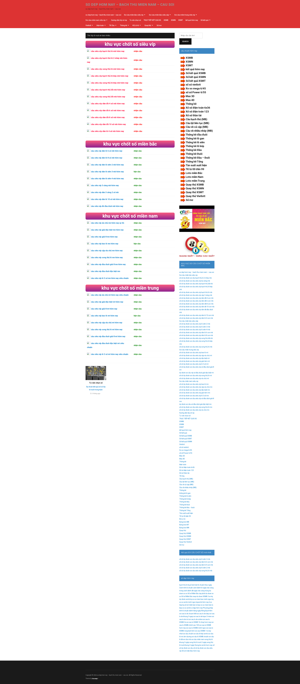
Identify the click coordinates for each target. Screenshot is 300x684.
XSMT (180, 20)
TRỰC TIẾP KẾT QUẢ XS (152, 20)
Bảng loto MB (184, 522)
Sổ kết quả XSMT (196, 80)
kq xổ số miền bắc (188, 605)
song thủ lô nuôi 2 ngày (197, 642)
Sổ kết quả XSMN (196, 77)
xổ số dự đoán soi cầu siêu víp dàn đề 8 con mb (196, 304)
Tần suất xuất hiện (196, 165)
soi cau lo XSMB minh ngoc (196, 628)
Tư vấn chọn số (135, 20)
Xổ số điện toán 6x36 (198, 107)
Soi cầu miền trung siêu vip (184, 15)
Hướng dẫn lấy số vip (119, 20)
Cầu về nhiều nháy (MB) (199, 130)
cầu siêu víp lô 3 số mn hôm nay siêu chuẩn (110, 278)
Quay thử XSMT (195, 192)
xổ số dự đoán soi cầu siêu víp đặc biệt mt (194, 358)
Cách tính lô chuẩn (186, 588)
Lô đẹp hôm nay (197, 608)
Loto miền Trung (195, 180)
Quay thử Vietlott (195, 196)
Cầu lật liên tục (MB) (197, 123)
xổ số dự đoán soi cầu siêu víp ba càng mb (194, 281)
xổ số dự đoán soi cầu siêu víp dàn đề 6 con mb (196, 301)
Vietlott (88, 25)
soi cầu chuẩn (188, 634)
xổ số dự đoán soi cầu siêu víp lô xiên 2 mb (194, 324)
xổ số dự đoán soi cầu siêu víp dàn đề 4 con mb (196, 298)
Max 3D (190, 96)
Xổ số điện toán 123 (197, 111)
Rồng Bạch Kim (206, 611)
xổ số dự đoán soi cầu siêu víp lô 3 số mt (193, 364)
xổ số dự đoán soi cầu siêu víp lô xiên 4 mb (194, 330)
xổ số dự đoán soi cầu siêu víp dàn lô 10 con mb (196, 315)
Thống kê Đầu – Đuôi (198, 157)
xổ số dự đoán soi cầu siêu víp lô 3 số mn (194, 396)
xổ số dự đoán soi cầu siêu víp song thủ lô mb (195, 347)
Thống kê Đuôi (194, 153)
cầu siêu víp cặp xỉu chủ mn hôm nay (107, 250)
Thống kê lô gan (195, 138)
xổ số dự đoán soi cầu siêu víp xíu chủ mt (194, 378)
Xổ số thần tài (193, 115)
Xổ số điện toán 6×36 (187, 467)
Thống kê (123, 25)
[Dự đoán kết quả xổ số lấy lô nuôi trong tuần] (96, 373)
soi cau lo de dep (203, 614)
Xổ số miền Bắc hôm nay (191, 651)
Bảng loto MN (184, 528)
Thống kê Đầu (194, 150)
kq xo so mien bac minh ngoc (200, 599)
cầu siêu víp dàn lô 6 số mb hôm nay (106, 151)
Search (185, 41)
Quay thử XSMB (195, 184)
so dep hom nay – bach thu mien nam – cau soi (130, 4)
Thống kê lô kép (195, 146)
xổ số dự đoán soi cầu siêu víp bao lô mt (193, 352)
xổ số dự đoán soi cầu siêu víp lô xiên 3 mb (194, 327)
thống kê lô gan (185, 493)
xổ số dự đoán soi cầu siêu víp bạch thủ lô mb (195, 292)
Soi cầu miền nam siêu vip (95, 20)
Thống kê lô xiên (195, 142)
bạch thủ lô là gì (185, 585)
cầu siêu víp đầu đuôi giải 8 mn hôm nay (108, 264)
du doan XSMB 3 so (203, 596)
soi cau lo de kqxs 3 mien (202, 616)
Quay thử (147, 25)
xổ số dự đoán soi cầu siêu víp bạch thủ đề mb (196, 284)
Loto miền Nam (194, 176)
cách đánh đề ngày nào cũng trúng (196, 591)
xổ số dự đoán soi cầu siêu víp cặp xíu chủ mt (195, 355)
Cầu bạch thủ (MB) (196, 119)
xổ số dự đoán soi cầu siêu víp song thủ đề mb (196, 338)
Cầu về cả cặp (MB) (197, 126)
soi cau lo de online (195, 619)
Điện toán (100, 25)
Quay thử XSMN (195, 188)
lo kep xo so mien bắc (204, 605)
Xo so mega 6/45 (196, 88)
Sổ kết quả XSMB (196, 73)
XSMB (166, 20)
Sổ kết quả (204, 20)
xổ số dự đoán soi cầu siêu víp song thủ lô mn (195, 407)
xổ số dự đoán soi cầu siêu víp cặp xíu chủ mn (195, 387)
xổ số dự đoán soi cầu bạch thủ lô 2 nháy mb (195, 278)
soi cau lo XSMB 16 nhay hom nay (198, 622)
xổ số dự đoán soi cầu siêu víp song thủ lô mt (195, 375)
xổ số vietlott (193, 84)
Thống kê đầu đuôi (196, 134)
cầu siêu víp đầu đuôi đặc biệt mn (105, 271)
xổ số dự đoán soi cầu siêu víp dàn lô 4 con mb (196, 318)
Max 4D (190, 100)
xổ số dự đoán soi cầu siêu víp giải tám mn (194, 393)
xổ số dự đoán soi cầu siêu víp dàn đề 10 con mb (196, 307)
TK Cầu (111, 25)
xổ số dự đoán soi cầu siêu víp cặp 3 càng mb (195, 295)
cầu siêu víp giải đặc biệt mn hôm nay (107, 230)
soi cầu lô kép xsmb (200, 634)
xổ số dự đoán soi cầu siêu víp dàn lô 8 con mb (196, 335)
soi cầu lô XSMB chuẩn (200, 637)
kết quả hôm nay (192, 20)
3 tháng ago (96, 393)
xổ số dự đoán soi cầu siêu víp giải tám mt (194, 361)
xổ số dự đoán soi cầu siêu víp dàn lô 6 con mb (196, 332)
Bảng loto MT (184, 525)
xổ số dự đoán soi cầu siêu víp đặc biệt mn (194, 390)
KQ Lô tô (136, 25)
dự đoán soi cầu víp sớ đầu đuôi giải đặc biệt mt (196, 373)
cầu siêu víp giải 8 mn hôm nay (104, 237)
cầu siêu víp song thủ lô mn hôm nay (107, 257)
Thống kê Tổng (194, 161)
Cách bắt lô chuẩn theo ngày (201, 585)
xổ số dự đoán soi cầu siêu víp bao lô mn (194, 384)
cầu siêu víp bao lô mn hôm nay (104, 244)
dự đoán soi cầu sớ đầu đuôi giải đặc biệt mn (195, 404)
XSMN (173, 20)
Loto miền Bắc (194, 173)
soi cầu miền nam (197, 639)
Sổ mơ (159, 25)
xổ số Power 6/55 (196, 92)
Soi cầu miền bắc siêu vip (133, 15)
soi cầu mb (187, 639)
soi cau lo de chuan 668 (187, 614)
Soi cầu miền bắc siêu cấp (159, 15)
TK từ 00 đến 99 (195, 169)
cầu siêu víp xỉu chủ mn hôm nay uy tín (107, 223)
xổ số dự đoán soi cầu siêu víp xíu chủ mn (194, 410)
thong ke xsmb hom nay (203, 645)
